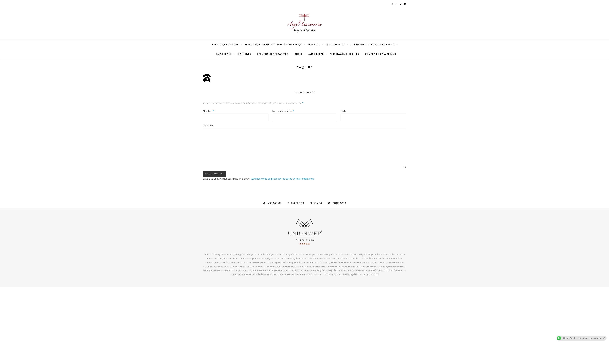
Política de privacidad (368, 274)
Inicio (298, 53)
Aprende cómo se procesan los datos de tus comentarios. (282, 178)
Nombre (208, 110)
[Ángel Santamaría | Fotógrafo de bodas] (304, 23)
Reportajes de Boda (225, 44)
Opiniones (244, 53)
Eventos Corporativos (272, 53)
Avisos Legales (350, 274)
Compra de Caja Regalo (380, 53)
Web (343, 110)
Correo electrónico (283, 110)
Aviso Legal (316, 53)
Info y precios (335, 44)
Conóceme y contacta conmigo (372, 44)
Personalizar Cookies (344, 53)
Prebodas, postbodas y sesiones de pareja (273, 44)
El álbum (314, 44)
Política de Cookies (333, 274)
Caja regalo (224, 53)
